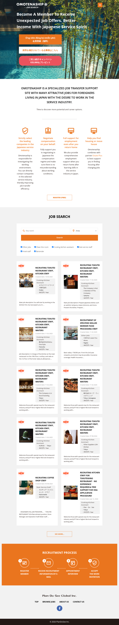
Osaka (41, 290)
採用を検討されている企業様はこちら (40, 50)
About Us (64, 602)
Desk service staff (85, 247)
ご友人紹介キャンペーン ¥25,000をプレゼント (41, 61)
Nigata (86, 343)
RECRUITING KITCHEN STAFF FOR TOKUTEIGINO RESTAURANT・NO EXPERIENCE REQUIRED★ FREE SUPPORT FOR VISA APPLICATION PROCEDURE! (90, 484)
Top (36, 602)
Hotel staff (26, 251)
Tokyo (41, 398)
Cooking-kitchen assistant (63, 247)
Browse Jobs (49, 602)
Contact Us (78, 602)
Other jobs (26, 247)
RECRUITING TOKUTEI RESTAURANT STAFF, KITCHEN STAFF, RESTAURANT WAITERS (90, 271)
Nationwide (43, 494)
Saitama (86, 296)
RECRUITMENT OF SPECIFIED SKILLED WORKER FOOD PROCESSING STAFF (89, 324)
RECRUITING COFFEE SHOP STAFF (44, 479)
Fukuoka (42, 347)
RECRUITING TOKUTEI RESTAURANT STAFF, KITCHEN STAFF (45, 271)
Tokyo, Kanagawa (90, 398)
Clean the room (42, 247)
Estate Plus (97, 155)
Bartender (40, 251)
